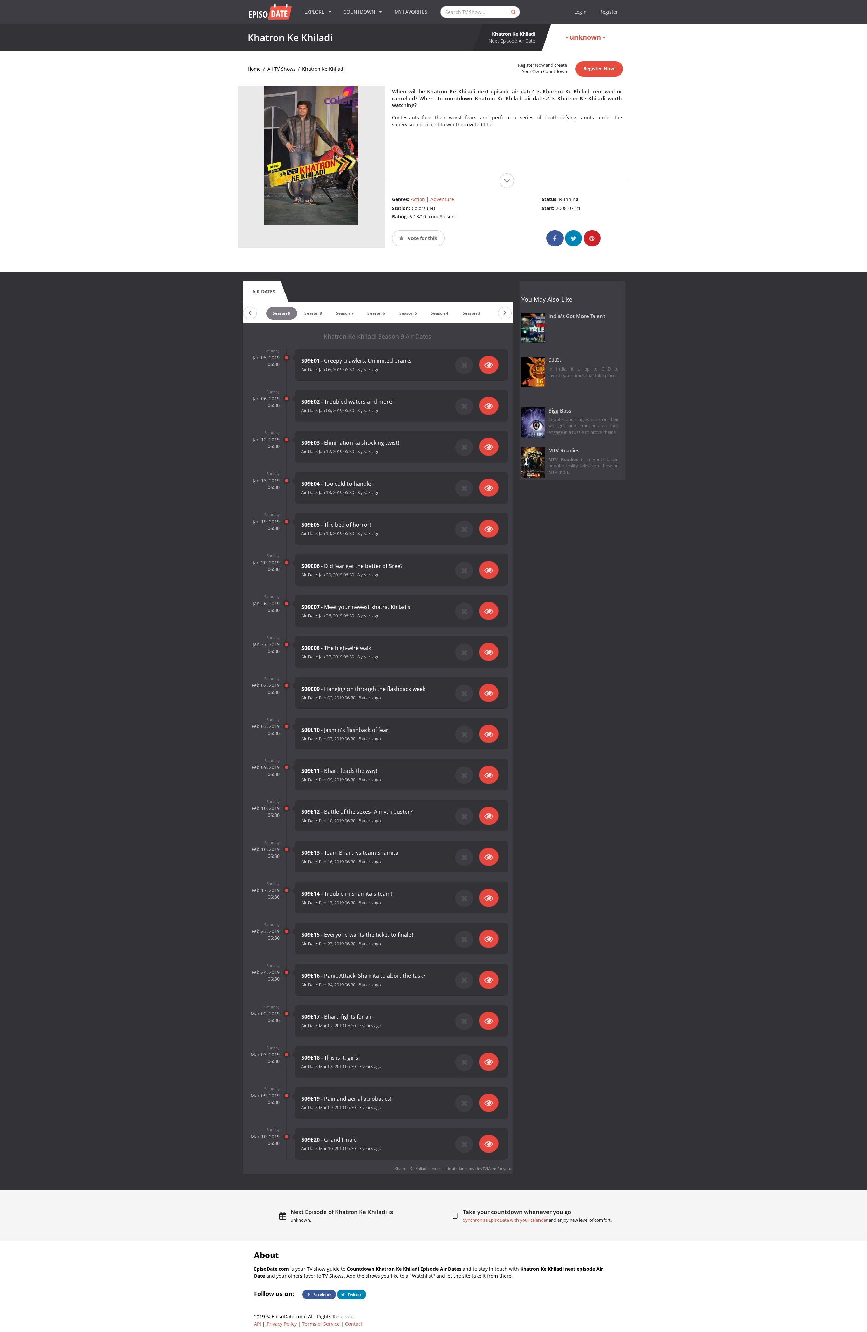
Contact (353, 1323)
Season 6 (376, 313)
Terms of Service (321, 1323)
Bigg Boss (559, 410)
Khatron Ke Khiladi (323, 69)
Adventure (442, 199)
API (257, 1323)
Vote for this (421, 238)
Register (608, 11)
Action (418, 199)
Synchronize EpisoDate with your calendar (505, 1220)
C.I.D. (554, 360)
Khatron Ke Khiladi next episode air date (430, 1168)
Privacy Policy (282, 1323)
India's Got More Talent (576, 316)
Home (254, 69)
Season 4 (439, 313)
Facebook (322, 1294)
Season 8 (313, 313)
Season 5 (408, 313)
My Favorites (411, 11)
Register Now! (599, 68)
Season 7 (345, 313)
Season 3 (471, 313)
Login (580, 11)
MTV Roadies (563, 450)
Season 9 (281, 313)
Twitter (354, 1294)
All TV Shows (281, 69)
